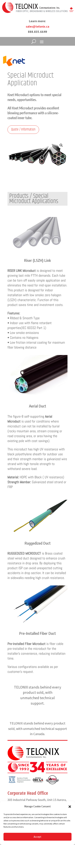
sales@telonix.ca (37, 26)
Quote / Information (23, 129)
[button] (70, 806)
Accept (37, 836)
